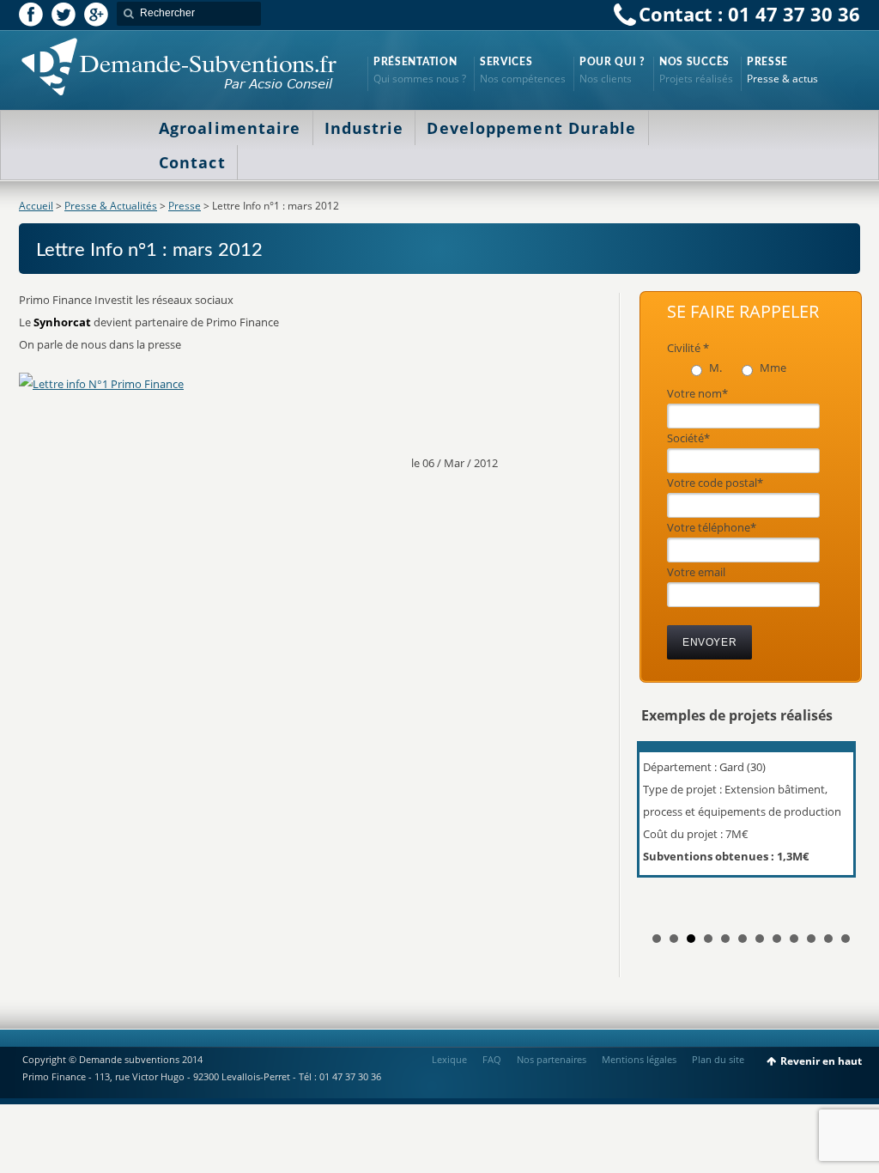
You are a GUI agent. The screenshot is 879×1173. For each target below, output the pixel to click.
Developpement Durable (531, 128)
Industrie (364, 128)
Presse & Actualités (110, 205)
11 (828, 938)
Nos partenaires (551, 1059)
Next (838, 825)
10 (811, 938)
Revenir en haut (821, 1061)
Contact (192, 162)
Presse (184, 205)
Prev (663, 825)
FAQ (491, 1059)
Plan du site (718, 1059)
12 (845, 938)
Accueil (36, 205)
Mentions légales (639, 1059)
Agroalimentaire (230, 128)
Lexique (449, 1059)
